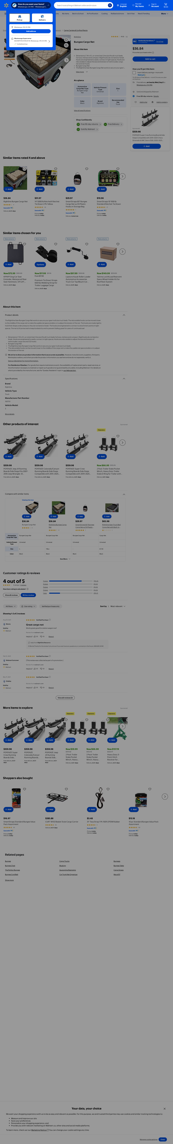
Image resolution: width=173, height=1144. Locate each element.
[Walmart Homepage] (6, 5)
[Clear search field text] (104, 5)
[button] (138, 5)
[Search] (110, 5)
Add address (31, 31)
